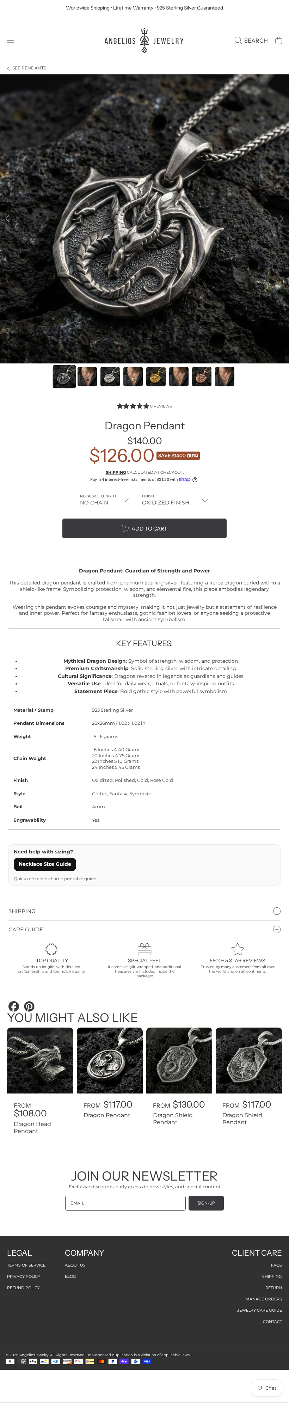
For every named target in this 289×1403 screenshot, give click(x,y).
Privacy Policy (23, 1276)
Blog (70, 1276)
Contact (272, 1321)
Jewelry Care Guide (259, 1310)
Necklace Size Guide (45, 864)
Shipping (116, 472)
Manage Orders (264, 1299)
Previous (7, 219)
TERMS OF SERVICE (26, 1265)
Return (273, 1287)
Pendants (29, 68)
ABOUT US (75, 1265)
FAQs (276, 1265)
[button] (10, 40)
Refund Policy (23, 1287)
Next (281, 219)
